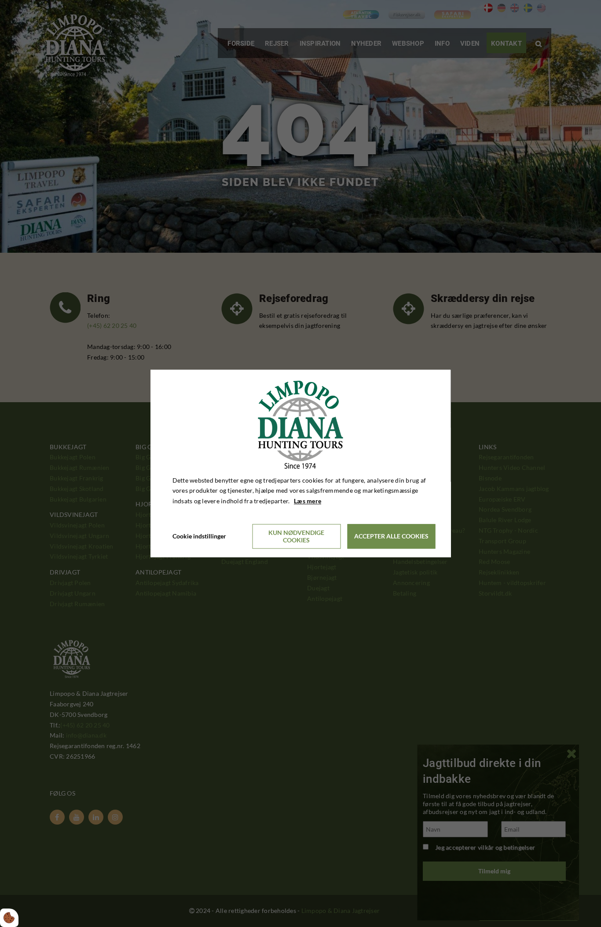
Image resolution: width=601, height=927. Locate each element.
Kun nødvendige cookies (296, 536)
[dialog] (300, 463)
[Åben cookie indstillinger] (9, 918)
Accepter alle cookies (391, 536)
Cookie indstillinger (199, 536)
